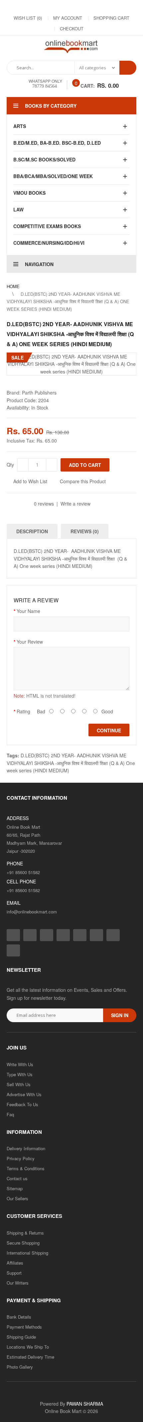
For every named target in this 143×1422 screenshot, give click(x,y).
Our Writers (18, 1283)
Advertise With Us (24, 1094)
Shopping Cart (111, 18)
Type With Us (20, 1074)
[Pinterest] (105, 7)
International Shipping (27, 1253)
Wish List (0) (28, 18)
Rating (23, 711)
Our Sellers (17, 1198)
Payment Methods (24, 1327)
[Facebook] (25, 7)
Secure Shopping (23, 1243)
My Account (67, 18)
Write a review (75, 503)
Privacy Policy (21, 1158)
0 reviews (44, 503)
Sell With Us (19, 1084)
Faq (10, 1114)
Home (13, 286)
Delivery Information (26, 1148)
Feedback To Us (22, 1104)
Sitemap (15, 1188)
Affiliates (15, 1263)
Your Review (30, 641)
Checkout (71, 28)
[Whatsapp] (13, 950)
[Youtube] (92, 7)
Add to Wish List (30, 481)
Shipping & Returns (25, 1233)
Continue (109, 730)
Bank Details (19, 1317)
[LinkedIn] (65, 7)
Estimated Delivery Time (30, 1357)
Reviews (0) (85, 531)
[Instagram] (39, 7)
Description (32, 531)
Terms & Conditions (26, 1168)
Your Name (28, 611)
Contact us (17, 1178)
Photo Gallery (20, 1367)
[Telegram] (78, 7)
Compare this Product (83, 481)
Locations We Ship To (28, 1347)
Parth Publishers (39, 392)
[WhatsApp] (118, 7)
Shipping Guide (21, 1337)
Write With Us (20, 1064)
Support (14, 1273)
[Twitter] (52, 7)
